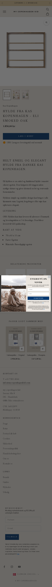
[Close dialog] (49, 277)
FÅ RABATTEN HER (38, 298)
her (43, 302)
